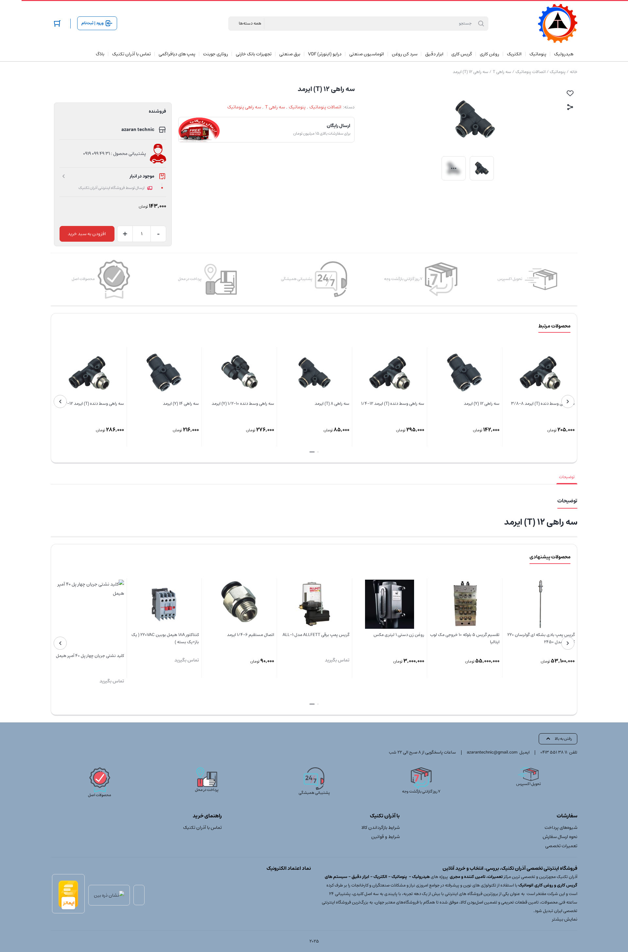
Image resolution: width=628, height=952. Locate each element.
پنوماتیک (558, 72)
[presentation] (567, 401)
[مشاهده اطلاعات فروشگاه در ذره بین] (109, 895)
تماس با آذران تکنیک (202, 827)
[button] (318, 452)
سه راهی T (502, 72)
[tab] (566, 477)
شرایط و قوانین (385, 837)
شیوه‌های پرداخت (561, 827)
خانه (573, 72)
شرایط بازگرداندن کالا (380, 827)
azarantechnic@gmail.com (492, 752)
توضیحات (567, 477)
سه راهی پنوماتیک (244, 107)
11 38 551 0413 (553, 752)
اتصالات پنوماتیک (530, 72)
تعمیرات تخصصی (561, 846)
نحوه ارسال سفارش (560, 837)
